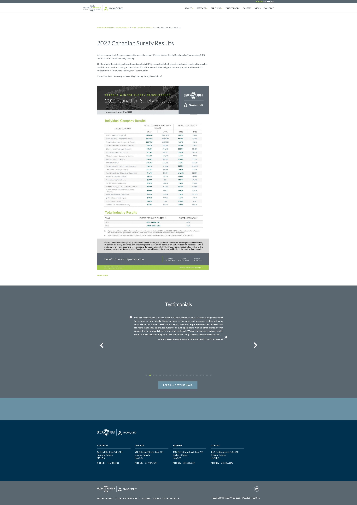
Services (201, 8)
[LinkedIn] (256, 489)
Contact (269, 8)
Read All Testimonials (178, 385)
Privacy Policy (105, 498)
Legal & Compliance (128, 498)
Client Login (232, 8)
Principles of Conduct (166, 498)
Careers (247, 8)
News (257, 8)
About (188, 8)
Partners (216, 8)
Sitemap (146, 498)
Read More (102, 275)
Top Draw (256, 498)
